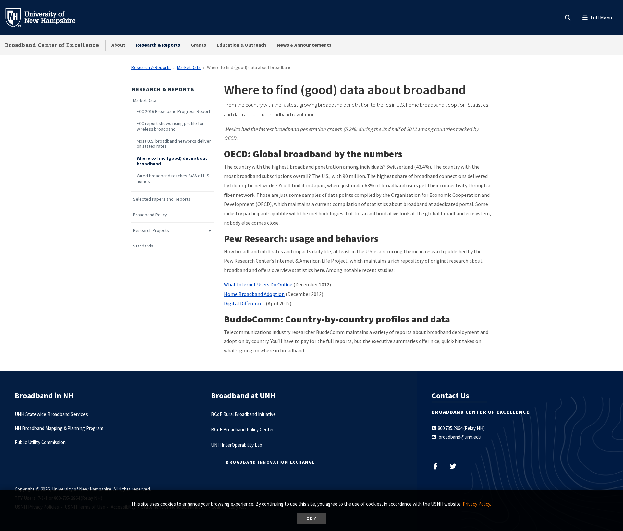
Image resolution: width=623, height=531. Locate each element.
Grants (198, 45)
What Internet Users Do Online (258, 284)
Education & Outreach (241, 45)
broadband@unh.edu (460, 437)
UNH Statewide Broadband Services (51, 414)
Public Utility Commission (40, 442)
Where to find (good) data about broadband (172, 161)
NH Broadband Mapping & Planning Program (59, 428)
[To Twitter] (455, 466)
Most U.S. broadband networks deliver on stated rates (174, 143)
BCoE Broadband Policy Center (242, 429)
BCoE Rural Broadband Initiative (243, 414)
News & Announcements (304, 45)
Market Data (189, 67)
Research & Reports (158, 45)
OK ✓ (311, 518)
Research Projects (151, 230)
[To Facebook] (439, 466)
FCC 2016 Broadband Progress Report (173, 111)
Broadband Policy (150, 215)
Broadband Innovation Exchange (270, 462)
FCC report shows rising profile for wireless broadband (170, 126)
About (118, 45)
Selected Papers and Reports (161, 199)
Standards (143, 246)
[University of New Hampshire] (45, 17)
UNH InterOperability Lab (236, 445)
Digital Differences (244, 303)
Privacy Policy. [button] (477, 504)
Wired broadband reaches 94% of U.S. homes (173, 178)
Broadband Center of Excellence (52, 45)
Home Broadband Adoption (254, 294)
